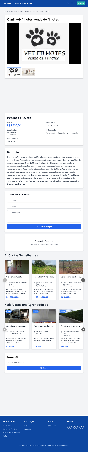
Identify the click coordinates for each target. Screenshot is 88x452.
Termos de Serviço (10, 429)
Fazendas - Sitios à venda (40, 11)
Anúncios (27, 429)
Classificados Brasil (23, 3)
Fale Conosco (51, 426)
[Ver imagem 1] (14, 72)
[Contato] (72, 3)
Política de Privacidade (11, 433)
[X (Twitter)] (81, 427)
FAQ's (5, 436)
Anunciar (81, 3)
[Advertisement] (44, 96)
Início (6, 11)
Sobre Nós (7, 426)
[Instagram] (75, 427)
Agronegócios (24, 11)
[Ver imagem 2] (28, 72)
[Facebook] (69, 427)
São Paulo (14, 11)
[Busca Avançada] (68, 3)
